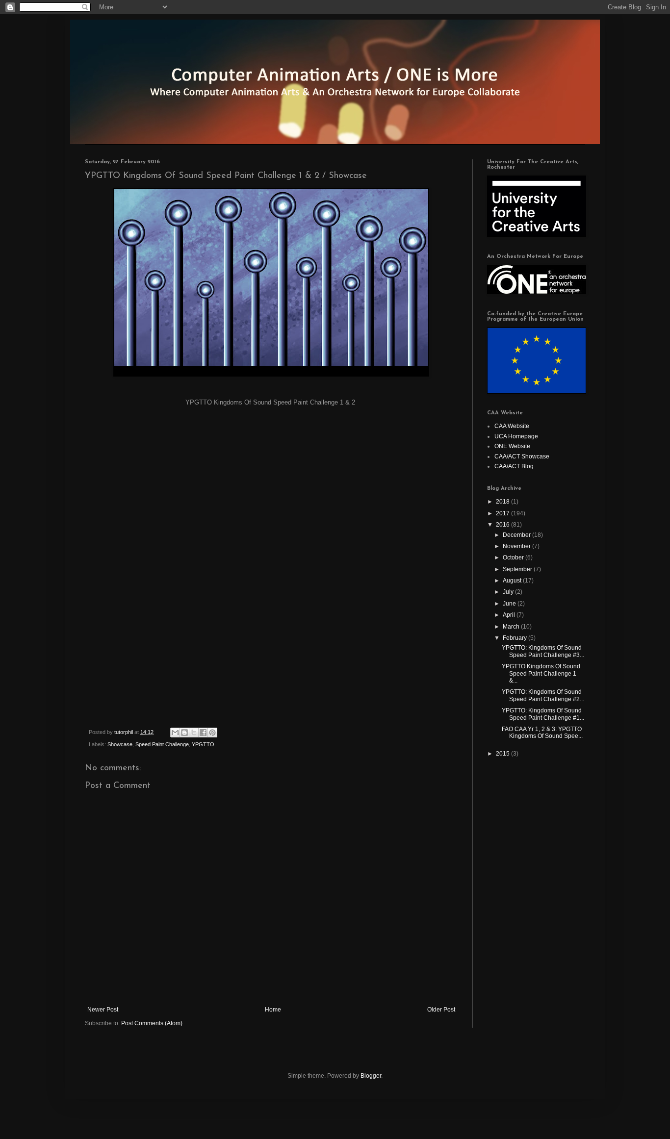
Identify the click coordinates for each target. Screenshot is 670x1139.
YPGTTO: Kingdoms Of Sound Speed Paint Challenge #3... (543, 651)
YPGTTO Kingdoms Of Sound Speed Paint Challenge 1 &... (541, 673)
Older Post (441, 1009)
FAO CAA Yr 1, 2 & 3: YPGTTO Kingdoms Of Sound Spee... (542, 732)
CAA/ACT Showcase (521, 456)
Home (273, 1009)
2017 (503, 513)
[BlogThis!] (184, 732)
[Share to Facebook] (203, 732)
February (515, 637)
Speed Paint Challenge (162, 744)
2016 (503, 524)
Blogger (371, 1075)
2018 (503, 501)
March (512, 626)
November (517, 546)
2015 (503, 753)
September (518, 569)
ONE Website (512, 446)
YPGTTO (203, 744)
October (514, 557)
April (509, 614)
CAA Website (511, 426)
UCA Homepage (516, 436)
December (517, 535)
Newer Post (102, 1009)
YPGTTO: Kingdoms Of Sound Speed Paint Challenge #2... (543, 695)
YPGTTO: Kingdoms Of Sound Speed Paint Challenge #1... (543, 714)
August (513, 580)
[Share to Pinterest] (212, 732)
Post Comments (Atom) (151, 1023)
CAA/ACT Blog (514, 466)
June (510, 603)
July (509, 591)
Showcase (119, 744)
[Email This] (175, 732)
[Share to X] (194, 732)
